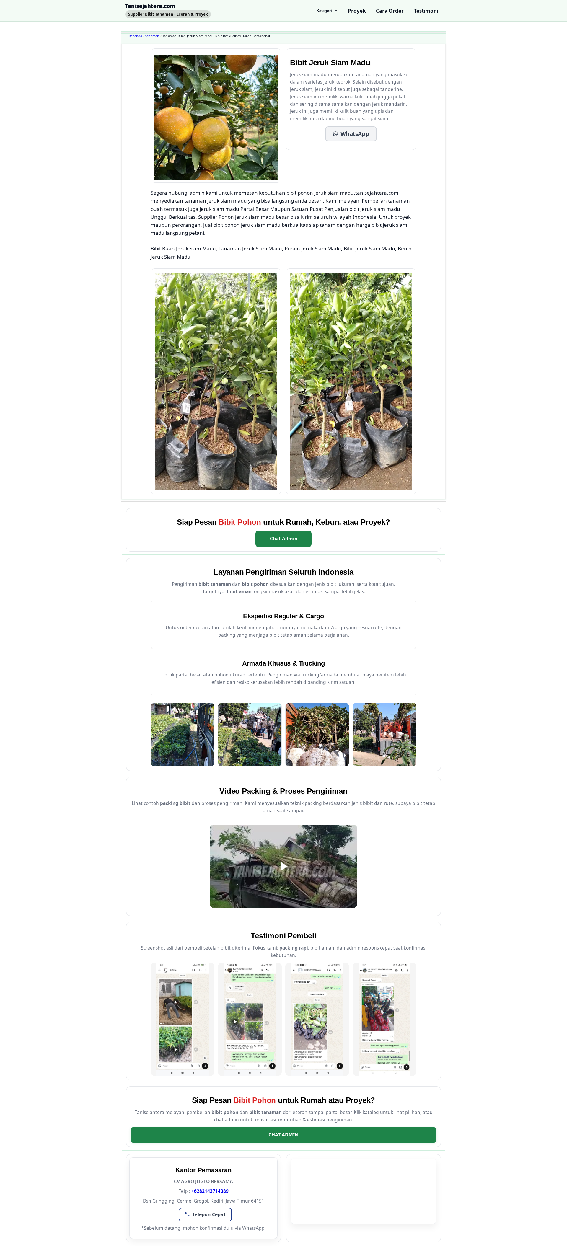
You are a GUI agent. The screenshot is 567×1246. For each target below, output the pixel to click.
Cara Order (390, 10)
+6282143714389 (210, 1191)
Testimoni (426, 10)
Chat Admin (283, 538)
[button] (351, 133)
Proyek (357, 10)
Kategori (327, 11)
